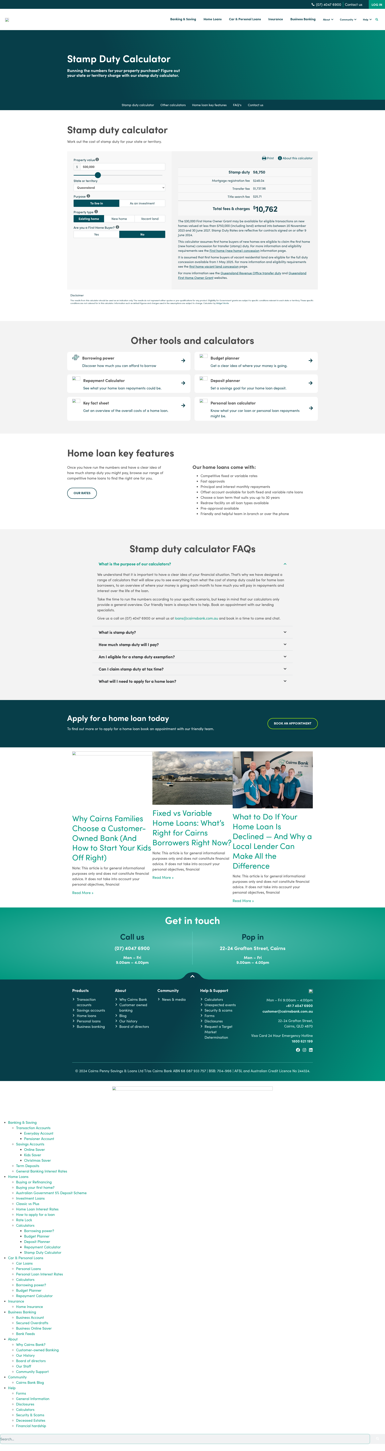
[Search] (377, 1439)
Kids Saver (32, 1154)
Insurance (16, 1301)
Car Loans (24, 1263)
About (13, 1339)
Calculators (25, 1225)
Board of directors (31, 1360)
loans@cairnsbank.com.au (196, 618)
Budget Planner (37, 1236)
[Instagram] (304, 1050)
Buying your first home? (35, 1187)
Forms (21, 1393)
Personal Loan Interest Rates (39, 1274)
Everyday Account (38, 1133)
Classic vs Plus (27, 1203)
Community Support (32, 1371)
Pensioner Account (39, 1138)
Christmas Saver (37, 1160)
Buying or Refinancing (34, 1182)
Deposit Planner (37, 1241)
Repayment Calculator (42, 1247)
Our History (25, 1355)
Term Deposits (27, 1165)
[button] (376, 19)
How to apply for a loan (35, 1214)
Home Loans (18, 1176)
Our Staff (23, 1366)
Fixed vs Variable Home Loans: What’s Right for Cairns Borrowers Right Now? (192, 827)
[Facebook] (298, 1050)
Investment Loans (30, 1198)
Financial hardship (31, 1425)
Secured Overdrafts (32, 1322)
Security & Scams (30, 1414)
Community (17, 1377)
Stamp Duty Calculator (42, 1252)
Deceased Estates (30, 1420)
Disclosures (25, 1404)
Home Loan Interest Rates (37, 1209)
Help (12, 1387)
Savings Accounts (30, 1144)
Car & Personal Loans (25, 1257)
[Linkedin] (311, 1050)
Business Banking (22, 1312)
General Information (32, 1398)
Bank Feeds (25, 1333)
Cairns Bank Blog (30, 1382)
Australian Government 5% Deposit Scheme (51, 1192)
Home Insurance (29, 1306)
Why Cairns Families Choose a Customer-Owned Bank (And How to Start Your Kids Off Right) (111, 838)
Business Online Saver (34, 1328)
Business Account (30, 1317)
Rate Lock (24, 1219)
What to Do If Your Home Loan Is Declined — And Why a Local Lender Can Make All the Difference (272, 841)
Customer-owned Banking (37, 1349)
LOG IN (377, 4)
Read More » (82, 892)
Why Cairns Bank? (31, 1344)
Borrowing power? (39, 1230)
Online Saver (34, 1149)
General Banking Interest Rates (41, 1171)
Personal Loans (28, 1268)
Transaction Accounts (33, 1127)
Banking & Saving (22, 1122)
